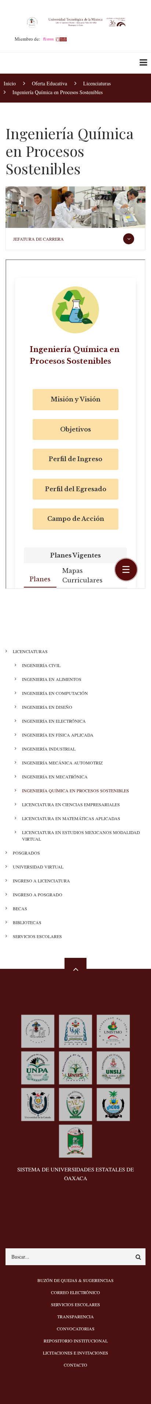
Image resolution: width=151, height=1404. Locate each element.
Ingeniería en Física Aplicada (57, 735)
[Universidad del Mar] (75, 1030)
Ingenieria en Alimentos (51, 679)
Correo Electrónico (75, 1292)
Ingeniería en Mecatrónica (55, 776)
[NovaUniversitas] (75, 1103)
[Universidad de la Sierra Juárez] (113, 1067)
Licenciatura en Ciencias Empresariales (71, 804)
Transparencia (75, 1316)
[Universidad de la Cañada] (37, 1103)
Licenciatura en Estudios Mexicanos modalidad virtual (81, 835)
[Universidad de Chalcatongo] (75, 1140)
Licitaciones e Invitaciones (75, 1353)
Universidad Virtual (38, 867)
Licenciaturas (30, 651)
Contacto (75, 1365)
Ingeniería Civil (41, 665)
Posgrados (26, 853)
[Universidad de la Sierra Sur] (75, 1067)
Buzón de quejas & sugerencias (75, 1280)
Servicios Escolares (37, 936)
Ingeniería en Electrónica (54, 721)
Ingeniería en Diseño (47, 707)
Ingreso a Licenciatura (41, 880)
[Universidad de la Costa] (113, 1103)
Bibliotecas (27, 922)
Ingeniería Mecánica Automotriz (62, 763)
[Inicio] (75, 22)
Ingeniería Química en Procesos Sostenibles (75, 790)
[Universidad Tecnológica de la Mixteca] (37, 1030)
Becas (20, 908)
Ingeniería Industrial (49, 749)
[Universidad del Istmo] (113, 1030)
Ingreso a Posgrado (37, 894)
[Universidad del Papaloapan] (37, 1067)
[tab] (75, 239)
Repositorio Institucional (76, 1341)
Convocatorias (76, 1328)
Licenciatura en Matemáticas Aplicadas (71, 818)
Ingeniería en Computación (55, 693)
